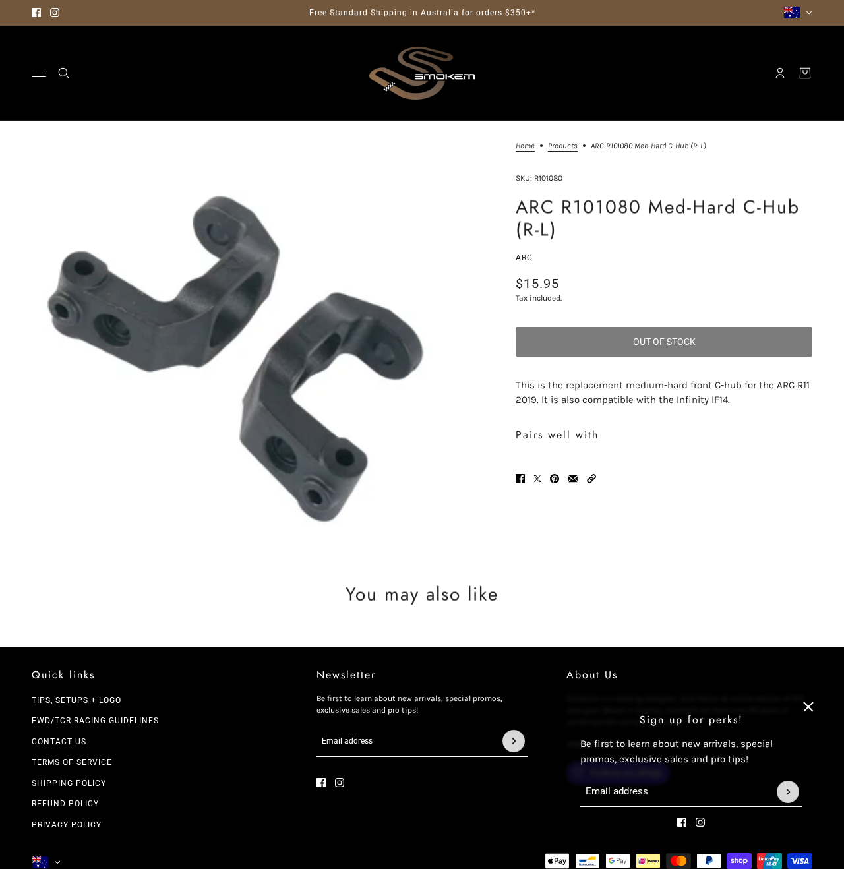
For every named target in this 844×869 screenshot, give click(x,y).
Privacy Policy (67, 824)
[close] (808, 706)
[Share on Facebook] (520, 478)
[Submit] (788, 792)
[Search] (64, 73)
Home (525, 146)
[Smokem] (422, 73)
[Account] (780, 73)
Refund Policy (65, 803)
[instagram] (54, 12)
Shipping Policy (69, 783)
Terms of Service (72, 762)
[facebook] (36, 12)
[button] (591, 478)
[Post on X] (537, 479)
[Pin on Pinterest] (554, 478)
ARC (524, 257)
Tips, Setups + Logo (76, 700)
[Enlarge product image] (231, 341)
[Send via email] (573, 478)
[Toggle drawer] (39, 73)
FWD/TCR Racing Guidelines (95, 720)
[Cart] (805, 73)
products (563, 146)
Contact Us (59, 741)
